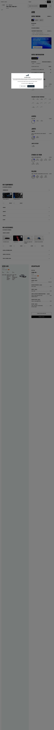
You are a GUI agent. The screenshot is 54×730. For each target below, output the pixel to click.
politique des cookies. (31, 83)
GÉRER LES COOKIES (23, 86)
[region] (27, 81)
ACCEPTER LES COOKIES (31, 86)
